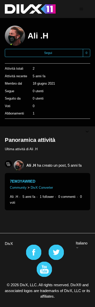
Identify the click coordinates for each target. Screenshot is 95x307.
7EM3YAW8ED (22, 181)
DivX (9, 243)
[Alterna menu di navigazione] (81, 9)
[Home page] (30, 9)
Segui (48, 53)
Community (18, 187)
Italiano (81, 243)
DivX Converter (42, 187)
